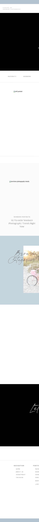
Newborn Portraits (22, 216)
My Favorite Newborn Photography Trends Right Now (22, 223)
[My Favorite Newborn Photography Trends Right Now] (22, 197)
